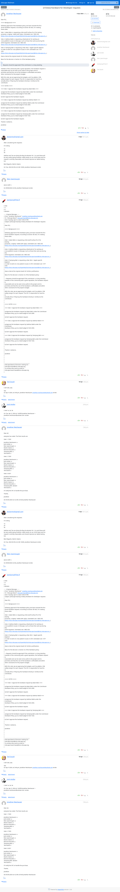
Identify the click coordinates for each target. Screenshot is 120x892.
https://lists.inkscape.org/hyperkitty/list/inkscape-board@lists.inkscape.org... (23, 36)
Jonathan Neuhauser (13, 13)
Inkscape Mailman (7, 3)
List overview (95, 18)
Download (96, 22)
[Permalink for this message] (88, 128)
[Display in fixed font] (85, 128)
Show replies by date (83, 132)
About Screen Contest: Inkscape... (11, 9)
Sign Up (91, 2)
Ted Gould (10, 382)
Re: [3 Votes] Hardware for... (111, 9)
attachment (11, 399)
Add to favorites (97, 31)
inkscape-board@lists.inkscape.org (27, 218)
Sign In (83, 2)
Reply (4, 130)
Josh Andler (11, 404)
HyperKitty (61, 889)
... (2, 62)
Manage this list (72, 2)
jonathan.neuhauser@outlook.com (32, 216)
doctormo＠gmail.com (15, 137)
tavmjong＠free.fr (13, 200)
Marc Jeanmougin (13, 179)
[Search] (117, 2)
